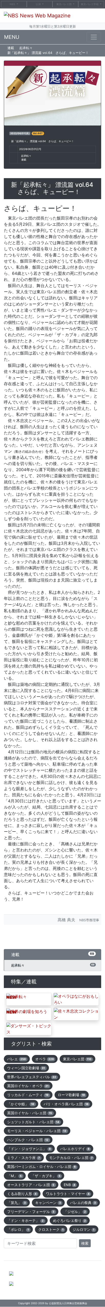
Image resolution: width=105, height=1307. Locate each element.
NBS (12, 4)
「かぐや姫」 (20, 1104)
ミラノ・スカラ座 (23, 1157)
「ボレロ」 (18, 1229)
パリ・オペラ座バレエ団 (66, 1104)
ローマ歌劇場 (71, 1095)
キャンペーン (48, 1202)
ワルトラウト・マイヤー (67, 1193)
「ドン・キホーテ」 (25, 1220)
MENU (11, 37)
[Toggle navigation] (94, 37)
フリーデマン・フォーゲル (30, 1211)
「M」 (14, 1176)
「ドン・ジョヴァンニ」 (29, 1148)
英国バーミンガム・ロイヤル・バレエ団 (41, 1166)
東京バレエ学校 (90, 4)
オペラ (44, 1059)
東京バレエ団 (64, 4)
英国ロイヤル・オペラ (27, 1086)
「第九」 (16, 1202)
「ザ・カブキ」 (45, 1176)
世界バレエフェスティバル (31, 1077)
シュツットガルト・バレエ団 (33, 1122)
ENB (69, 1185)
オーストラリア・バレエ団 (30, 1185)
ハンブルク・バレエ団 (27, 1140)
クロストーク (50, 1229)
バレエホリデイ (74, 1148)
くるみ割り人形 (21, 1193)
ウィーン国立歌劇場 (26, 1068)
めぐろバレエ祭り (69, 1220)
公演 (38, 4)
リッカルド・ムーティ (27, 1095)
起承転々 (26, 48)
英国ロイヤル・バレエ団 (29, 1113)
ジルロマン (83, 1229)
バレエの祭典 (83, 1202)
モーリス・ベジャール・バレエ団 (36, 1131)
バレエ (16, 1059)
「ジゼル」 (75, 1211)
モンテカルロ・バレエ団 (71, 1157)
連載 (10, 48)
